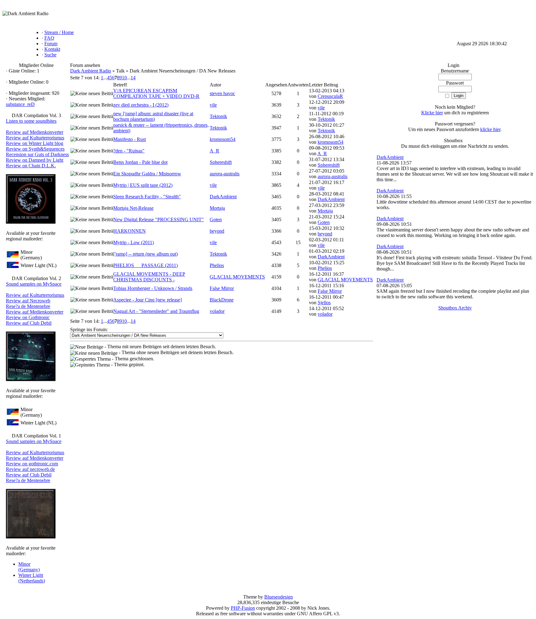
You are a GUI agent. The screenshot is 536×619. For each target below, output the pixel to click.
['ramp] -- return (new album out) (145, 254)
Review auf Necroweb (28, 300)
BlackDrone (222, 299)
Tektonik (218, 116)
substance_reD (20, 104)
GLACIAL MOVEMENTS (237, 276)
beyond (217, 231)
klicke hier (490, 129)
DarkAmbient (223, 196)
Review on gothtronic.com (32, 463)
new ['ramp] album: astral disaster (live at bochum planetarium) (153, 116)
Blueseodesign (278, 596)
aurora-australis (224, 173)
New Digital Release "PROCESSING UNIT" (158, 219)
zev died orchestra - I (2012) (140, 105)
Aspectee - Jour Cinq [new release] (147, 299)
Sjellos (324, 302)
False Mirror (222, 288)
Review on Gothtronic (28, 317)
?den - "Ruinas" (129, 150)
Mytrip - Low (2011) (133, 242)
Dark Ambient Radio (90, 70)
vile (213, 105)
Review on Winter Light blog (34, 143)
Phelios (217, 265)
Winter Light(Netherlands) (31, 578)
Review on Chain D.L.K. (31, 165)
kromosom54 (222, 139)
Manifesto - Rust (129, 139)
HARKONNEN (129, 231)
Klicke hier (432, 112)
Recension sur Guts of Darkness (37, 154)
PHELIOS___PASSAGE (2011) (145, 265)
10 (124, 77)
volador (217, 311)
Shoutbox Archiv (455, 307)
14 (133, 77)
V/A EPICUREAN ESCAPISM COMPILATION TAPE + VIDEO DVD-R (156, 93)
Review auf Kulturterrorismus (35, 137)
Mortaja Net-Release (133, 208)
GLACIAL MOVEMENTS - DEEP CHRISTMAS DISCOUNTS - (149, 276)
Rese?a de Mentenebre (28, 306)
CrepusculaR (330, 96)
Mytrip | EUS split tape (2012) (142, 185)
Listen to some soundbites (31, 121)
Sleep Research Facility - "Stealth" (147, 196)
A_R (214, 150)
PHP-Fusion (243, 608)
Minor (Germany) (29, 566)
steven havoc (222, 93)
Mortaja (217, 208)
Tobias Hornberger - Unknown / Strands (152, 288)
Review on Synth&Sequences (35, 148)
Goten (216, 219)
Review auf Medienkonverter (34, 132)
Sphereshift (221, 162)
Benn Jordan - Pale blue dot (140, 162)
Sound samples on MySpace (33, 284)
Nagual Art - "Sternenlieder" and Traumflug (156, 311)
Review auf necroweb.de (30, 469)
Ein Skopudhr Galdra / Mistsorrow (147, 173)
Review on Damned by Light (34, 160)
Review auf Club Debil (28, 323)
